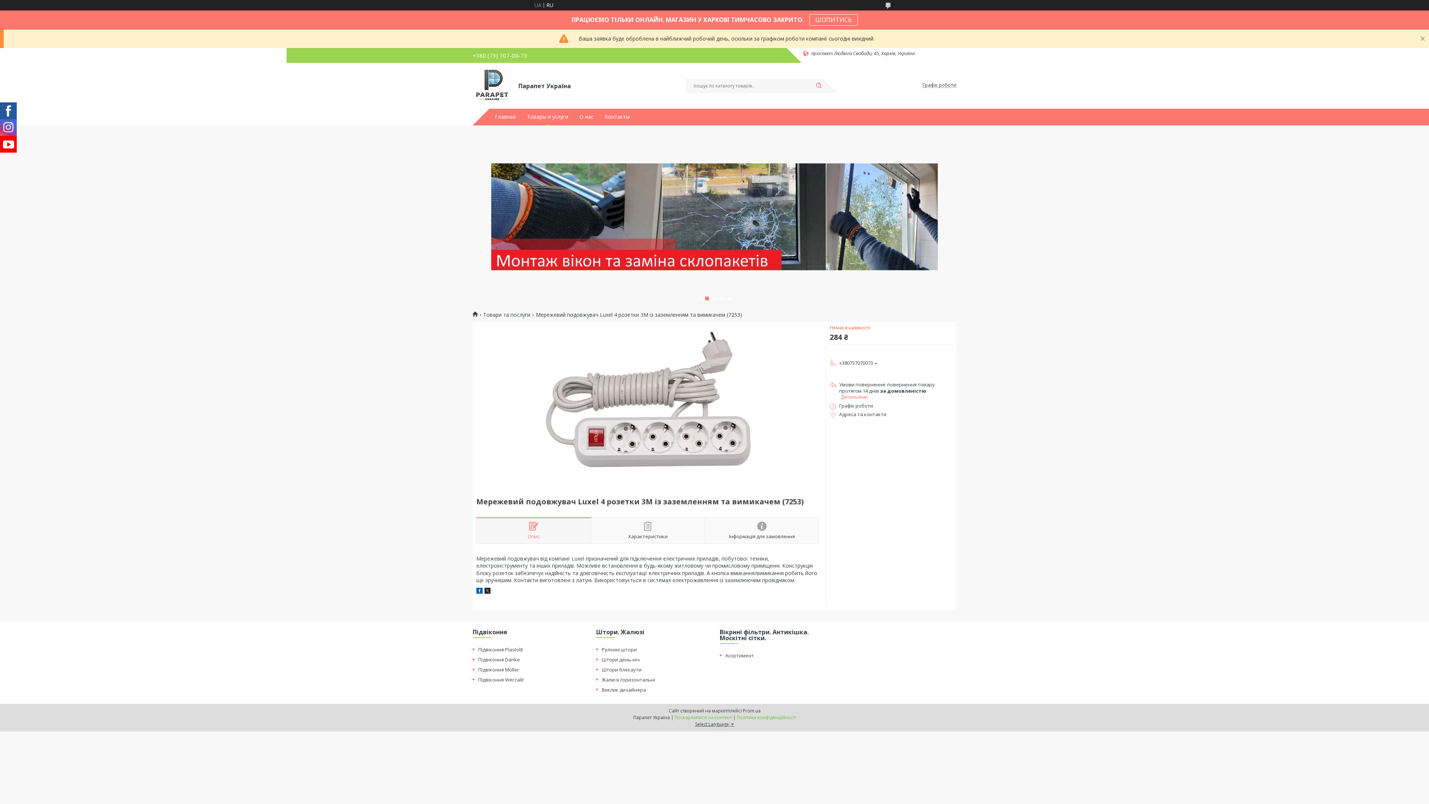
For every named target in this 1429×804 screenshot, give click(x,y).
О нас (586, 116)
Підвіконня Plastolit (500, 649)
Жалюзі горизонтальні (628, 679)
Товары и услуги (547, 116)
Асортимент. (740, 655)
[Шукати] (818, 86)
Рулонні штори (619, 649)
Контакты (617, 116)
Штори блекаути (622, 669)
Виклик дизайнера (624, 689)
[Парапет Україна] (492, 85)
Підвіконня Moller (498, 669)
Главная (505, 116)
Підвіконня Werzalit (501, 679)
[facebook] (479, 591)
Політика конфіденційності (766, 717)
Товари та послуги (506, 315)
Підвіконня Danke (499, 659)
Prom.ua (752, 711)
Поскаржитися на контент (703, 717)
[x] (487, 591)
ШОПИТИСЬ (833, 20)
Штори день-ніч (621, 659)
